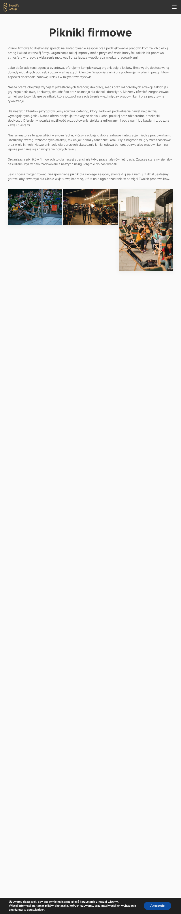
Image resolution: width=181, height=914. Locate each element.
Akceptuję (157, 906)
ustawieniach (35, 910)
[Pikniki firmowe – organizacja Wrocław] (35, 207)
